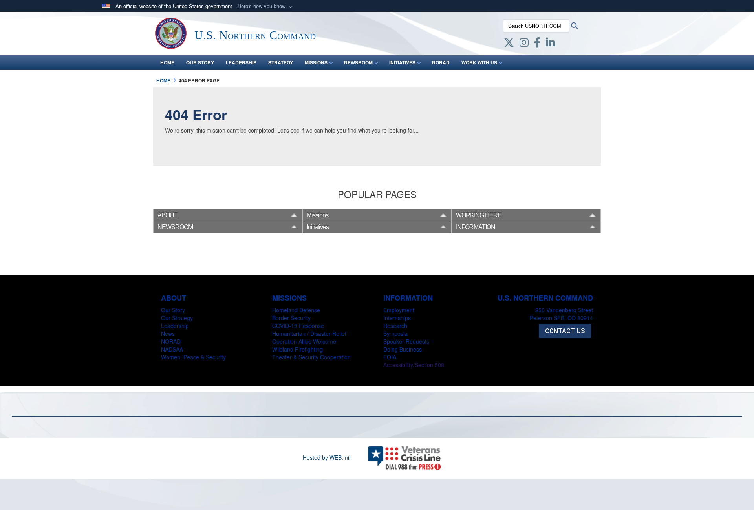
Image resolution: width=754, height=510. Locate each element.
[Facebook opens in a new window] (537, 44)
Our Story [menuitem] (200, 62)
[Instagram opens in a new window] (524, 44)
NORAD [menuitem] (441, 62)
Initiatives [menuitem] (402, 62)
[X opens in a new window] (509, 44)
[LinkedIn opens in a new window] (550, 44)
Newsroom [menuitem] (358, 62)
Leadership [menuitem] (241, 62)
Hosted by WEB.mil (326, 457)
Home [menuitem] (167, 62)
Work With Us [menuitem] (479, 62)
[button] (266, 6)
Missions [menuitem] (316, 62)
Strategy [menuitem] (280, 62)
